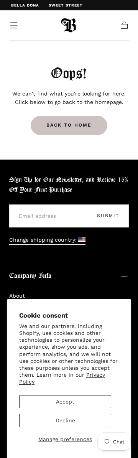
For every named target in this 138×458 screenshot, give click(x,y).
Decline (65, 420)
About (17, 296)
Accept (65, 402)
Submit (108, 215)
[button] (13, 25)
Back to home (69, 125)
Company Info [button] (30, 276)
